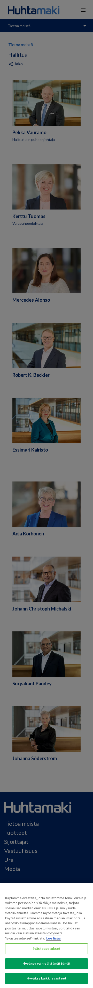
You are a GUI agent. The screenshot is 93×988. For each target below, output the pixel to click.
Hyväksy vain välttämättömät (46, 963)
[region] (46, 935)
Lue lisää (53, 938)
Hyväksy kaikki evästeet (46, 978)
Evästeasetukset (46, 948)
